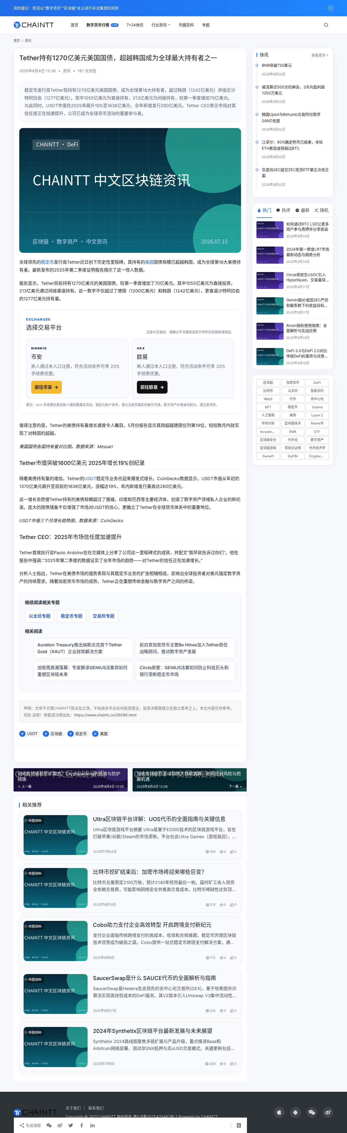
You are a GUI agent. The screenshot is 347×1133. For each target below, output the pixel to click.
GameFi (268, 456)
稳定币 (47, 262)
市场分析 (268, 423)
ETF (317, 432)
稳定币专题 (71, 616)
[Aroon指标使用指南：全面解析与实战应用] (270, 331)
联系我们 (96, 1108)
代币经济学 (317, 448)
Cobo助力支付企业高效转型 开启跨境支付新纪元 (152, 925)
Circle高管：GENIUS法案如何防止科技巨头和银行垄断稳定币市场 (184, 671)
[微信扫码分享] (49, 1125)
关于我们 (73, 1108)
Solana (317, 407)
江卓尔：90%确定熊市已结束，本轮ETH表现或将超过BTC (292, 145)
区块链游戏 (268, 448)
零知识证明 (293, 448)
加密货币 (292, 383)
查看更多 (318, 55)
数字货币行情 (97, 25)
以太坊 (293, 391)
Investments (269, 432)
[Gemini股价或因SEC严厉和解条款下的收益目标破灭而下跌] (270, 305)
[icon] (279, 1112)
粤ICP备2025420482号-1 (155, 1116)
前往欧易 (152, 387)
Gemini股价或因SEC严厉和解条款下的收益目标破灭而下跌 (307, 305)
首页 (74, 25)
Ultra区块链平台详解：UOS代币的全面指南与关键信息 (159, 819)
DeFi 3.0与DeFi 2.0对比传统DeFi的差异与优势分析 (307, 355)
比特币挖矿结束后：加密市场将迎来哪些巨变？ (150, 872)
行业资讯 (159, 25)
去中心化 (317, 399)
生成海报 (33, 1125)
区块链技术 (293, 423)
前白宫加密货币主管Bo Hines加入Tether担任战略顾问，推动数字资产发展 (184, 648)
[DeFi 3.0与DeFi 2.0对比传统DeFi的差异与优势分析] (270, 356)
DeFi (317, 383)
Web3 (268, 399)
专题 (206, 25)
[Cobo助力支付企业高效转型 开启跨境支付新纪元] (56, 941)
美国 (149, 262)
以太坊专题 (39, 616)
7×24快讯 (135, 25)
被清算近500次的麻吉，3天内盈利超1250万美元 (293, 90)
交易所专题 (103, 616)
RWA (292, 432)
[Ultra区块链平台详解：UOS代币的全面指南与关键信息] (56, 835)
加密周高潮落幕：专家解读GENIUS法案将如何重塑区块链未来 (82, 671)
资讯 (66, 70)
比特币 (268, 391)
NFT (268, 407)
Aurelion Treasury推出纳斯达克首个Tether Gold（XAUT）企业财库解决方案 (79, 648)
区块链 (56, 733)
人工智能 (268, 415)
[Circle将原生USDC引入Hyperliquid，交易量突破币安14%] (270, 280)
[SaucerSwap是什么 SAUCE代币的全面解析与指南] (56, 994)
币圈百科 (186, 25)
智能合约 (317, 391)
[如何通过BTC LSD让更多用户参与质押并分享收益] (270, 229)
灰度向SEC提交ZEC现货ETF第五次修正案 (295, 172)
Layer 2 (317, 415)
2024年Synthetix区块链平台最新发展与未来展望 (152, 1031)
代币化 (293, 440)
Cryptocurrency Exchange (319, 456)
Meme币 (317, 423)
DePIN (293, 456)
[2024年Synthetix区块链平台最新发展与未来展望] (56, 1047)
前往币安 (46, 387)
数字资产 (317, 440)
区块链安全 (268, 440)
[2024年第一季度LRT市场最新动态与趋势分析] (270, 255)
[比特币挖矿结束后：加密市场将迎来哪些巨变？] (56, 888)
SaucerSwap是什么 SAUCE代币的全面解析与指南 (154, 978)
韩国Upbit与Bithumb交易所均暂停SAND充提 (291, 117)
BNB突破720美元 (277, 65)
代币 (293, 399)
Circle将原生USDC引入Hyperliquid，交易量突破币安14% (306, 280)
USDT (90, 478)
